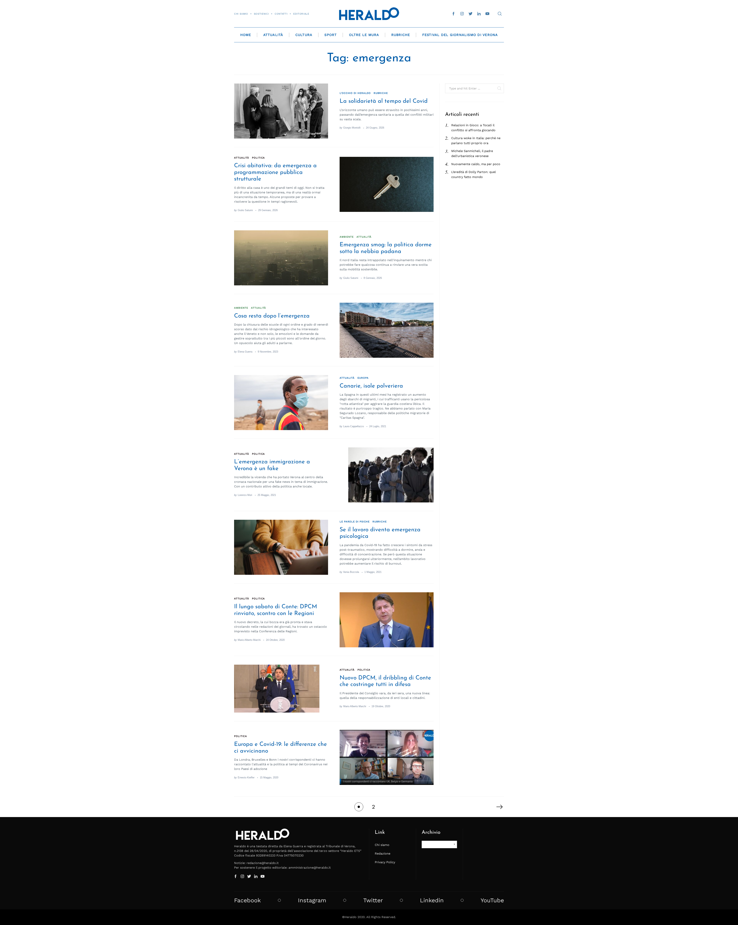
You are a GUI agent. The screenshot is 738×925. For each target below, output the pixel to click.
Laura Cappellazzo (353, 426)
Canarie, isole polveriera (371, 386)
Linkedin (432, 900)
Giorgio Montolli (352, 127)
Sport (330, 35)
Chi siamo (241, 13)
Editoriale (301, 13)
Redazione (382, 853)
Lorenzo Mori (245, 495)
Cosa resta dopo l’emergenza (272, 316)
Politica (258, 157)
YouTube (492, 900)
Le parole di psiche (355, 521)
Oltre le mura (364, 35)
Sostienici (261, 13)
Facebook (247, 900)
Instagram (312, 900)
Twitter (373, 900)
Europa (362, 377)
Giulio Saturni (245, 210)
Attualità (273, 35)
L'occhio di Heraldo (355, 93)
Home (245, 35)
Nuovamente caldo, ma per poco (475, 164)
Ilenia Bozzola (351, 572)
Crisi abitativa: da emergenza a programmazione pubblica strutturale (275, 172)
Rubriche (400, 35)
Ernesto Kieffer (246, 777)
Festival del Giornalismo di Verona (460, 35)
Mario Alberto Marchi (249, 639)
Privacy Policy (385, 862)
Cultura (303, 35)
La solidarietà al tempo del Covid (384, 101)
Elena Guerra (245, 351)
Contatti (281, 13)
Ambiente (347, 236)
